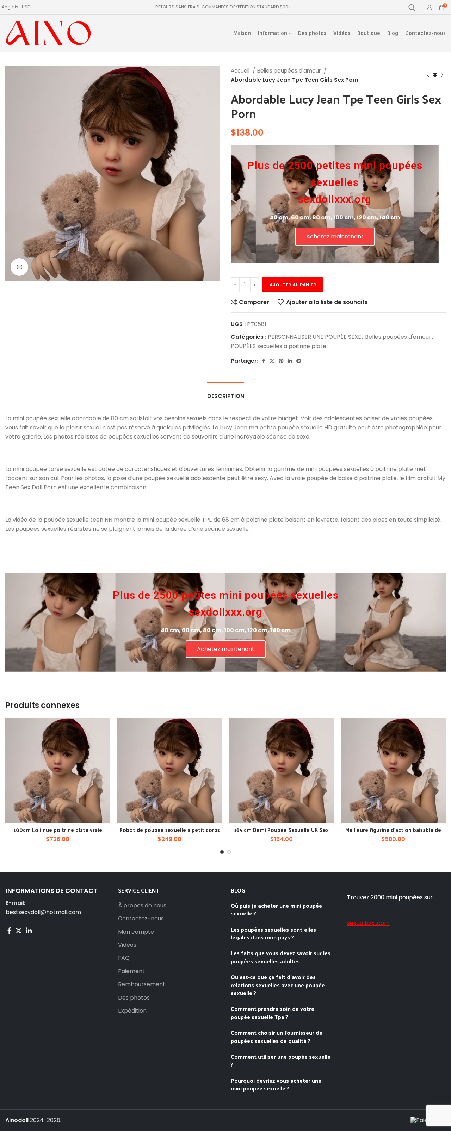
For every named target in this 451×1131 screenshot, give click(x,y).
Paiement (131, 971)
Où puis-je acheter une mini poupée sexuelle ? (276, 909)
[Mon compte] (429, 7)
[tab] (225, 392)
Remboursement (141, 984)
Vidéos (127, 945)
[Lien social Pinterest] (281, 361)
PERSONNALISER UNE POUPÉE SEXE (314, 337)
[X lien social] (272, 361)
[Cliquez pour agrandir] (19, 267)
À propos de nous (142, 905)
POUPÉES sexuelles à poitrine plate (278, 346)
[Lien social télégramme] (298, 361)
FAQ (124, 958)
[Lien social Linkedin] (290, 361)
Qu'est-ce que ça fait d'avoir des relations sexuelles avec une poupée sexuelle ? (278, 985)
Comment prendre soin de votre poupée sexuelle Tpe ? (272, 1012)
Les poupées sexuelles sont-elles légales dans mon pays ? (273, 933)
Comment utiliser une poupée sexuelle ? (280, 1060)
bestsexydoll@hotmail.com (43, 912)
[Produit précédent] (428, 75)
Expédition (132, 1011)
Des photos (134, 998)
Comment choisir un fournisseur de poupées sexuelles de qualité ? (276, 1036)
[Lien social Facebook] (263, 361)
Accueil (241, 70)
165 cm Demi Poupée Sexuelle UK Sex (281, 829)
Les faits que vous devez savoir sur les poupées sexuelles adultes (280, 957)
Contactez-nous (141, 918)
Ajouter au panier (293, 284)
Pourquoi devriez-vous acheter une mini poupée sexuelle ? (276, 1084)
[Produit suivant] (442, 75)
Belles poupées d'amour (289, 70)
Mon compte (136, 932)
